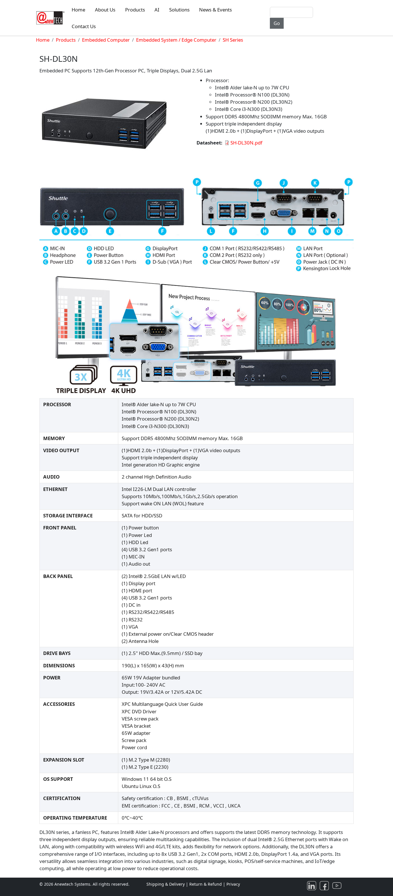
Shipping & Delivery (165, 884)
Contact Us (84, 26)
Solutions (179, 9)
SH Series (233, 39)
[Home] (51, 18)
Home (78, 9)
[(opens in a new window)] (312, 885)
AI (156, 9)
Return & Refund (206, 884)
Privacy (233, 884)
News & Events (215, 9)
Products (135, 9)
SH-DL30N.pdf (246, 142)
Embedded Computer (106, 39)
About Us (105, 9)
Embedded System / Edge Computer (176, 39)
